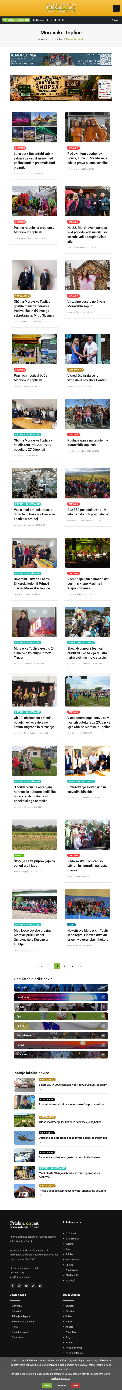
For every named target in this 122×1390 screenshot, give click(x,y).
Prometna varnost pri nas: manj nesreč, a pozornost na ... (73, 1104)
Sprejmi (47, 1385)
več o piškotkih (71, 1374)
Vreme (69, 1342)
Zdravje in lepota (21, 1316)
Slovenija (17, 1306)
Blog (67, 1337)
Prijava (115, 20)
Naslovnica (43, 39)
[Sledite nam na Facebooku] (48, 20)
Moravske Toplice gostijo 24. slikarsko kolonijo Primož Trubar (35, 653)
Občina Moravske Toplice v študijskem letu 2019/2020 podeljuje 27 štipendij (34, 445)
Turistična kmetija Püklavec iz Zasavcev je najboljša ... (71, 1122)
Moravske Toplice (75, 39)
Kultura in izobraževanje (27, 435)
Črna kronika (72, 1238)
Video (68, 1316)
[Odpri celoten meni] (116, 8)
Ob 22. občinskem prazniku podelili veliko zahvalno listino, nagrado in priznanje (34, 722)
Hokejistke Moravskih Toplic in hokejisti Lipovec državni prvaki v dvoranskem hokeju (88, 935)
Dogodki (69, 1306)
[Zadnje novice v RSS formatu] (63, 20)
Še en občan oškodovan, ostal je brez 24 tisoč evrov (69, 1157)
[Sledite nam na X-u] (59, 20)
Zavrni (75, 1385)
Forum (68, 1321)
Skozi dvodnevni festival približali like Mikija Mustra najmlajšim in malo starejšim (88, 653)
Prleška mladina (74, 1353)
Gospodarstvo (22, 296)
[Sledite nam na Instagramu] (51, 20)
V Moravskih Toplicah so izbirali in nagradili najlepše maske (87, 865)
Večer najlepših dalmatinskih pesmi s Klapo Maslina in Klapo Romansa (88, 583)
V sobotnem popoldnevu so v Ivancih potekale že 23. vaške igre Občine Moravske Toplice (88, 722)
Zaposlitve (71, 1332)
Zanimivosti (71, 1270)
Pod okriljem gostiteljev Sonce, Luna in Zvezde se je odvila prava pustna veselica (87, 158)
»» (79, 966)
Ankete (69, 1326)
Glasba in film (72, 1275)
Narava (19, 855)
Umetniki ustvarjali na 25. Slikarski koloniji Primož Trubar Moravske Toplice (32, 583)
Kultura (69, 1243)
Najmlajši (70, 1280)
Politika (69, 1254)
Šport (72, 925)
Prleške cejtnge (73, 1347)
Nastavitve (61, 1385)
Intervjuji (16, 1311)
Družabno (20, 148)
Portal (15, 1326)
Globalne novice (20, 1332)
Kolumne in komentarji (24, 1321)
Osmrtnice (17, 1337)
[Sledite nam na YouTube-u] (55, 20)
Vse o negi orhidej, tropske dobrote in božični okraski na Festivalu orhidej (34, 514)
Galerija (69, 1311)
